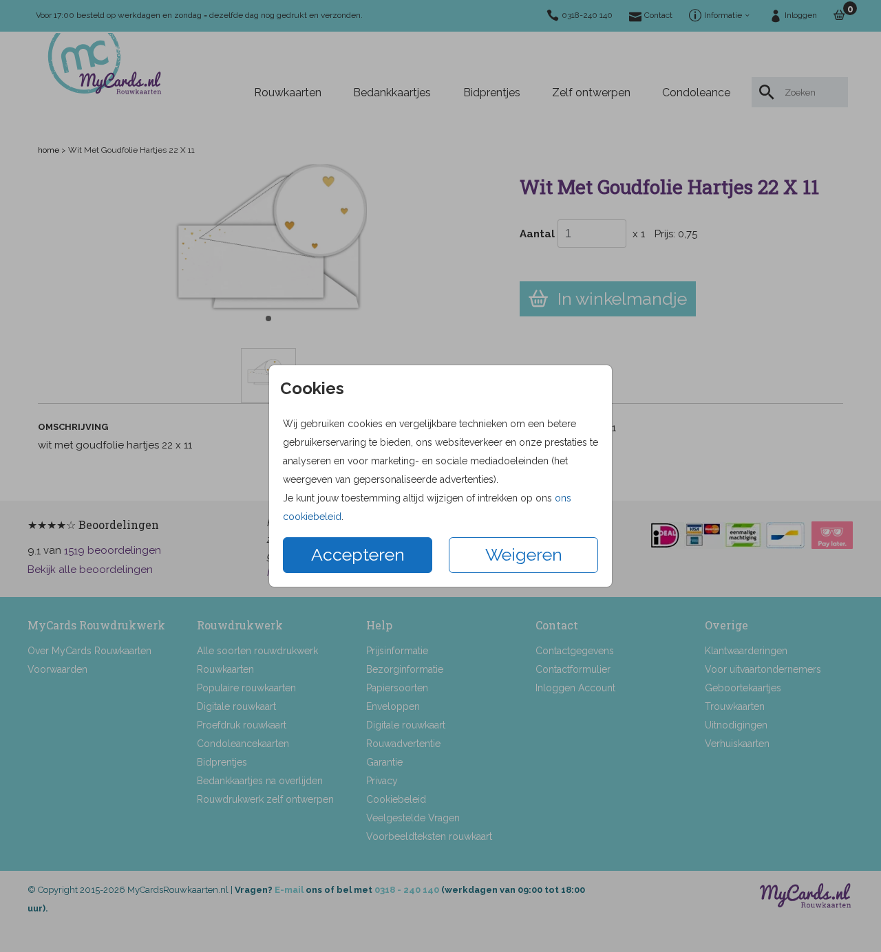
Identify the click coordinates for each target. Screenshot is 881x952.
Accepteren (358, 554)
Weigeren (523, 554)
